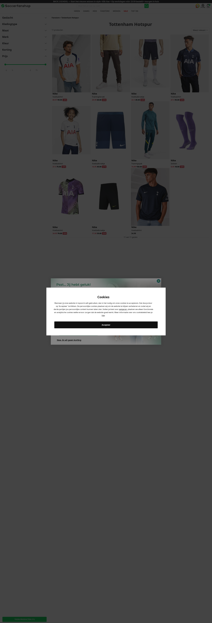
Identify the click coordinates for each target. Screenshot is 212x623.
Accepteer (106, 325)
